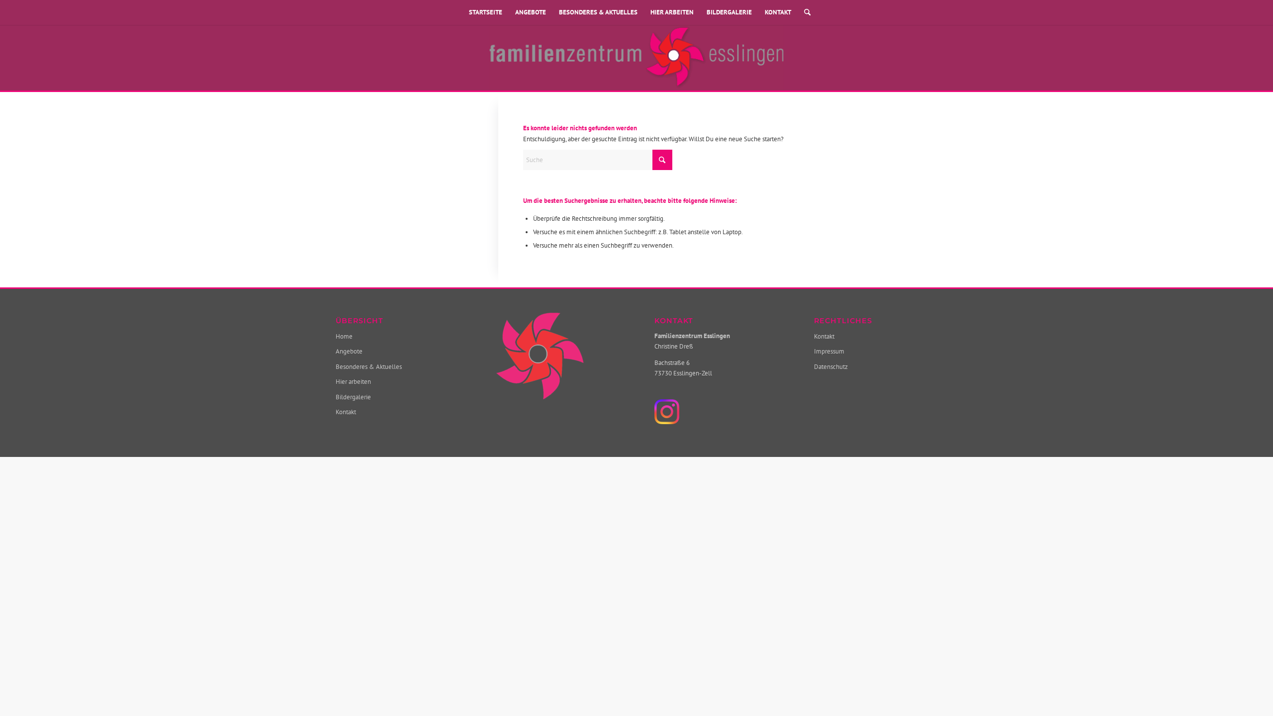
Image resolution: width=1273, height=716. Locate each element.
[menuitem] (804, 12)
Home (344, 336)
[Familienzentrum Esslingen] (636, 57)
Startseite (485, 12)
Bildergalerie (729, 12)
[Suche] (804, 12)
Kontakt (778, 12)
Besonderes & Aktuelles (598, 12)
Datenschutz (831, 366)
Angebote (530, 12)
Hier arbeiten (672, 12)
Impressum (829, 351)
